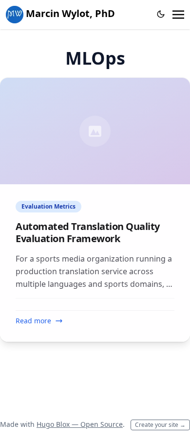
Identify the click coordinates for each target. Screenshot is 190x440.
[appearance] (161, 14)
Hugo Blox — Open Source (80, 424)
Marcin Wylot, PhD (69, 13)
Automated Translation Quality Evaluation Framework (88, 232)
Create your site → (160, 425)
